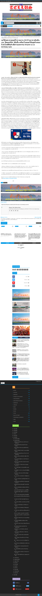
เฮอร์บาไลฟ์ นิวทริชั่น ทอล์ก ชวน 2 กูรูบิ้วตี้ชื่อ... (21, 489)
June (15, 564)
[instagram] (10, 1)
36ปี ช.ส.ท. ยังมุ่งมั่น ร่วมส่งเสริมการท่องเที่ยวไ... (21, 513)
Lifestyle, (13, 49)
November (16, 440)
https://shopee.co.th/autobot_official (10, 178)
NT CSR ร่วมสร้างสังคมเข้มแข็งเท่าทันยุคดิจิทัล (21, 494)
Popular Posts (15, 337)
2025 (14, 430)
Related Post (4, 223)
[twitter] (8, 1)
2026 (14, 428)
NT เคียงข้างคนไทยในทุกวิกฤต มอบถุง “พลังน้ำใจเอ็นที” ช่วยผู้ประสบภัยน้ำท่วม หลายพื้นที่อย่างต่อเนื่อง (23, 355)
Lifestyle (5, 36)
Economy (15, 392)
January (15, 572)
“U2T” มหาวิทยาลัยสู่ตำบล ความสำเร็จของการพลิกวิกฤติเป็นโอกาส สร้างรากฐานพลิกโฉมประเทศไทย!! (23, 369)
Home (2, 36)
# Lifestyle (5, 182)
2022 (14, 435)
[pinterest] (39, 381)
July (15, 562)
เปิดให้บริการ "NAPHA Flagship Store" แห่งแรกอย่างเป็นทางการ (6, 234)
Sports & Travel (16, 415)
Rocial (14, 411)
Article (14, 390)
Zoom (21, 337)
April (15, 567)
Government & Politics (18, 400)
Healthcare (15, 402)
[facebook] (6, 1)
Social (14, 413)
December (16, 438)
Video (14, 419)
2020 (14, 574)
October (15, 557)
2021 (14, 437)
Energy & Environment (18, 396)
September (16, 559)
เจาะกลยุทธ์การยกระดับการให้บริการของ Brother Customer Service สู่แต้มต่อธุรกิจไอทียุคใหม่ (23, 373)
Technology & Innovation (18, 417)
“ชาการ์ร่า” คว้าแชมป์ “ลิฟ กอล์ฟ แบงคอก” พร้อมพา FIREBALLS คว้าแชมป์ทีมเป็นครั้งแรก (23, 340)
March (15, 569)
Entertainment (16, 398)
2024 (14, 432)
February (16, 571)
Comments (27, 337)
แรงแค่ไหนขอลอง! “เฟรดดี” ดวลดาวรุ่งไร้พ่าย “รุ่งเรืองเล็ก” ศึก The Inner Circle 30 (16, 26)
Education (15, 394)
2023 (14, 433)
